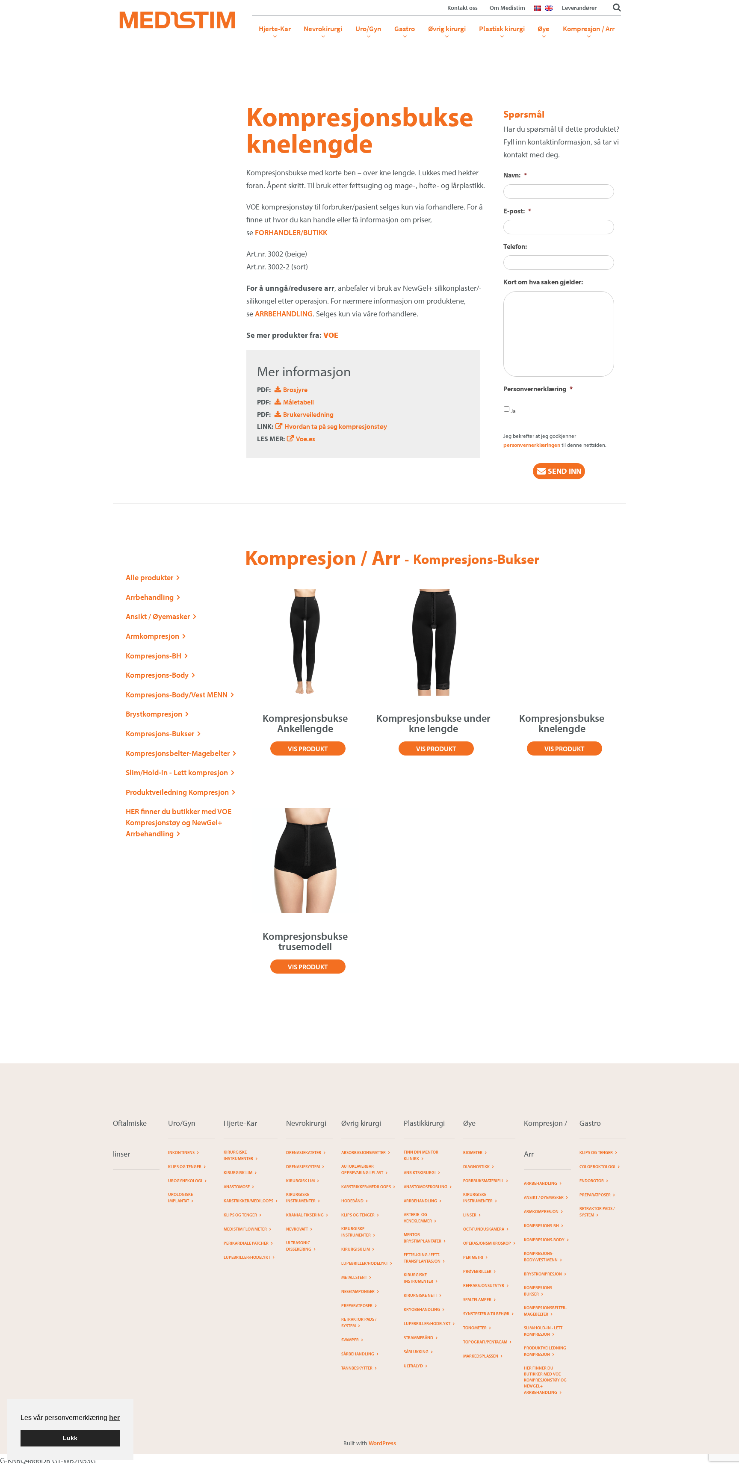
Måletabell (298, 402)
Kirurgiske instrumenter (238, 1155)
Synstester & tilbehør (486, 1313)
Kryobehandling (422, 1309)
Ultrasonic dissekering (298, 1246)
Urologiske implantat (180, 1198)
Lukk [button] (70, 1438)
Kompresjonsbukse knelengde (561, 723)
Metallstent (354, 1277)
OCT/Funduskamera (483, 1229)
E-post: (517, 211)
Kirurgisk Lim (300, 1181)
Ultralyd (413, 1366)
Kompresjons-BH (153, 656)
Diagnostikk (476, 1166)
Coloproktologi (597, 1166)
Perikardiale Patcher (246, 1243)
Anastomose (237, 1187)
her (114, 1417)
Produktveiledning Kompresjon (177, 792)
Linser (469, 1215)
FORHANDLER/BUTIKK (291, 232)
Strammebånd (418, 1337)
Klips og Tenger (184, 1166)
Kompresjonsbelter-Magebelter (178, 753)
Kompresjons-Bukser (160, 733)
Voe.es (305, 438)
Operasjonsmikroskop (487, 1243)
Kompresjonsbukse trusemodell (305, 941)
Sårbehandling (357, 1354)
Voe (330, 335)
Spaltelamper (477, 1299)
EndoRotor (591, 1181)
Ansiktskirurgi (420, 1172)
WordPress (382, 1443)
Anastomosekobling (425, 1187)
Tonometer (475, 1328)
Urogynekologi (185, 1181)
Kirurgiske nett (420, 1295)
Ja (513, 411)
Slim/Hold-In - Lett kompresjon (177, 772)
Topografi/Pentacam (485, 1342)
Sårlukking (416, 1352)
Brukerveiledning (308, 414)
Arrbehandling (150, 597)
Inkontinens (181, 1152)
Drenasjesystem (303, 1166)
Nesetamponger (358, 1291)
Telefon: (515, 246)
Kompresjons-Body (157, 675)
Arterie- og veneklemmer (418, 1218)
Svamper (350, 1340)
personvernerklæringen (531, 444)
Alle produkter (149, 577)
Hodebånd (352, 1201)
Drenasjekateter (303, 1152)
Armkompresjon (152, 636)
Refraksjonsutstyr (483, 1285)
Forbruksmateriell (483, 1181)
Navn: (515, 175)
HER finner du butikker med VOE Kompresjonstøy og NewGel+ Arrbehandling (178, 822)
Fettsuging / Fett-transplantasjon (422, 1258)
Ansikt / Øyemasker (158, 616)
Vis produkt (308, 748)
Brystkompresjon (154, 714)
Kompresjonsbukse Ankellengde (305, 723)
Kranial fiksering (305, 1215)
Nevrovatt (297, 1229)
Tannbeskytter (356, 1368)
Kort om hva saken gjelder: (543, 281)
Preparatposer (356, 1305)
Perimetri (473, 1257)
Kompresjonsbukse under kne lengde (433, 723)
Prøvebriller (477, 1271)
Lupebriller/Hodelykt (247, 1257)
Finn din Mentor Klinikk (421, 1155)
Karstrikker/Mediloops (248, 1201)
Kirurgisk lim (238, 1172)
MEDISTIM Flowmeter (245, 1229)
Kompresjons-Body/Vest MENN (177, 695)
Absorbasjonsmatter (363, 1152)
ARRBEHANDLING (283, 314)
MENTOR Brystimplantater (422, 1238)
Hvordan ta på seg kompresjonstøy (335, 426)
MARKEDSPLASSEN (480, 1356)
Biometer (472, 1152)
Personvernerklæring (538, 388)
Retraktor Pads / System (358, 1322)
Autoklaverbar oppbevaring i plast (362, 1169)
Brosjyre (295, 389)
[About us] (551, 13)
